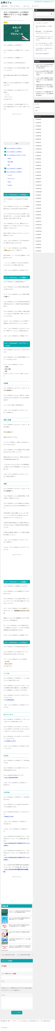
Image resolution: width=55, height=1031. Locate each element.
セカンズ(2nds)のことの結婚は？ (14, 168)
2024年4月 (38, 211)
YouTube (10, 185)
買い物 (37, 107)
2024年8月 (38, 198)
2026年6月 (38, 126)
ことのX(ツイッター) (10, 741)
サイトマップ (35, 6)
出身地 (9, 158)
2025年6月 (38, 165)
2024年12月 (39, 185)
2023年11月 (39, 228)
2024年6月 (38, 205)
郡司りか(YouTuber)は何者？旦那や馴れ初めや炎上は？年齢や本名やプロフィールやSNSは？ (19, 925)
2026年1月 (38, 142)
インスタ (10, 175)
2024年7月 (38, 201)
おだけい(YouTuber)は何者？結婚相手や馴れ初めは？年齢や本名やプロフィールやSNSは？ (20, 918)
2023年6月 (38, 244)
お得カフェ (6, 2)
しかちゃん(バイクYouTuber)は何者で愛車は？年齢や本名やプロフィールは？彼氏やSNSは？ (44, 66)
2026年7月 (38, 122)
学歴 (9, 165)
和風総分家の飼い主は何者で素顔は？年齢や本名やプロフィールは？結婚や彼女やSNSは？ (44, 86)
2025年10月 (39, 152)
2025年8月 (38, 158)
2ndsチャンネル (9, 816)
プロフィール (26, 6)
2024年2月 (38, 218)
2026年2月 (38, 139)
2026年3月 (38, 135)
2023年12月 (39, 224)
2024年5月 (38, 208)
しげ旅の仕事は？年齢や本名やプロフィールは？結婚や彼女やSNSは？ (19, 939)
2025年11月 (39, 149)
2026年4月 (38, 132)
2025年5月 (38, 168)
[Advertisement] (17, 125)
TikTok (9, 181)
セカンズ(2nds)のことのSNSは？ (14, 171)
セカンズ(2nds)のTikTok (11, 777)
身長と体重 (10, 161)
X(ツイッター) (11, 178)
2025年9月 (38, 155)
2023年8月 (38, 237)
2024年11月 (39, 188)
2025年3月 (38, 175)
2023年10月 (39, 231)
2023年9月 (38, 234)
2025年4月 (38, 172)
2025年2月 (38, 178)
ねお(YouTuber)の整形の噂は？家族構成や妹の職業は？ (19, 932)
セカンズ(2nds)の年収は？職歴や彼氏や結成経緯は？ (25, 954)
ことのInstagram (9, 699)
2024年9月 (38, 195)
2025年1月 (38, 181)
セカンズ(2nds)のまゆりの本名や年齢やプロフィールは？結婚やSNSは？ (9, 954)
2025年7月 (38, 162)
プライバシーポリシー (15, 6)
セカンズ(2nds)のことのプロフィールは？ (16, 155)
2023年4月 (38, 251)
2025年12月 (39, 145)
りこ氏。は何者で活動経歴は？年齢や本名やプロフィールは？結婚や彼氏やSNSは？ (44, 79)
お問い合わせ (4, 6)
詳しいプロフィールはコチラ (42, 53)
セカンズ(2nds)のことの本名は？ (14, 148)
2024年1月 (38, 221)
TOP (6, 1020)
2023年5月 (38, 247)
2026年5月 (38, 129)
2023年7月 (38, 241)
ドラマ (5, 22)
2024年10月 (39, 191)
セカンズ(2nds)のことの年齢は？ (14, 151)
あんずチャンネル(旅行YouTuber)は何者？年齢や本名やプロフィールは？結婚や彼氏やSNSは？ (20, 912)
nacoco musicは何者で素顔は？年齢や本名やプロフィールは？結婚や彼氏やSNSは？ (44, 73)
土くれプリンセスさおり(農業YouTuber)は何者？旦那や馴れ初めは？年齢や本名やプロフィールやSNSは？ (20, 946)
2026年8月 (38, 119)
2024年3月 (38, 214)
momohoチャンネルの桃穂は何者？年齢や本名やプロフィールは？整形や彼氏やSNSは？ (44, 93)
